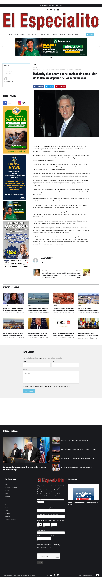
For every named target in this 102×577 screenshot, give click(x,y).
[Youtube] (51, 10)
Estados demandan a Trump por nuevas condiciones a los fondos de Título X (38, 335)
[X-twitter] (47, 10)
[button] (3, 47)
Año (52, 526)
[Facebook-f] (44, 10)
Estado (52, 535)
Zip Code (39, 540)
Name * (25, 361)
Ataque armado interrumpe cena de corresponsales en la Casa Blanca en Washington (24, 468)
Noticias (35, 67)
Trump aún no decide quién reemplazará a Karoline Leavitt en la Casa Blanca (88, 335)
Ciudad (38, 535)
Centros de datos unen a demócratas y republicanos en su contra (87, 310)
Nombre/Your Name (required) (45, 508)
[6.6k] (19, 103)
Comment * (25, 369)
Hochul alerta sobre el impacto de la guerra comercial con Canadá (13, 309)
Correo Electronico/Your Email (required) (47, 514)
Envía (40, 562)
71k (9, 102)
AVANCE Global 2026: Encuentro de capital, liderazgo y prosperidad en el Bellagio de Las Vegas (63, 335)
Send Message (29, 391)
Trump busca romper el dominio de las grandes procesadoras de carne (63, 309)
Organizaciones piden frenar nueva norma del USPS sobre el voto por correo (82, 504)
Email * (53, 361)
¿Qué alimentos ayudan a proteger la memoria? (75, 440)
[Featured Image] (13, 298)
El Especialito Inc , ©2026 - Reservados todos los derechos (18, 575)
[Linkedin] (58, 10)
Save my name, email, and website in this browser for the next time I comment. (47, 386)
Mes (44, 526)
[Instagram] (54, 10)
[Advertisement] (46, 409)
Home (34, 64)
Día (38, 526)
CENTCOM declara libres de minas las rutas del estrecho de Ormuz (13, 334)
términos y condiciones (85, 575)
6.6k (23, 102)
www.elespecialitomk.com (55, 495)
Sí (39, 549)
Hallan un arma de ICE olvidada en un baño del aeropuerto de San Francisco (38, 310)
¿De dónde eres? (41, 530)
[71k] (5, 103)
